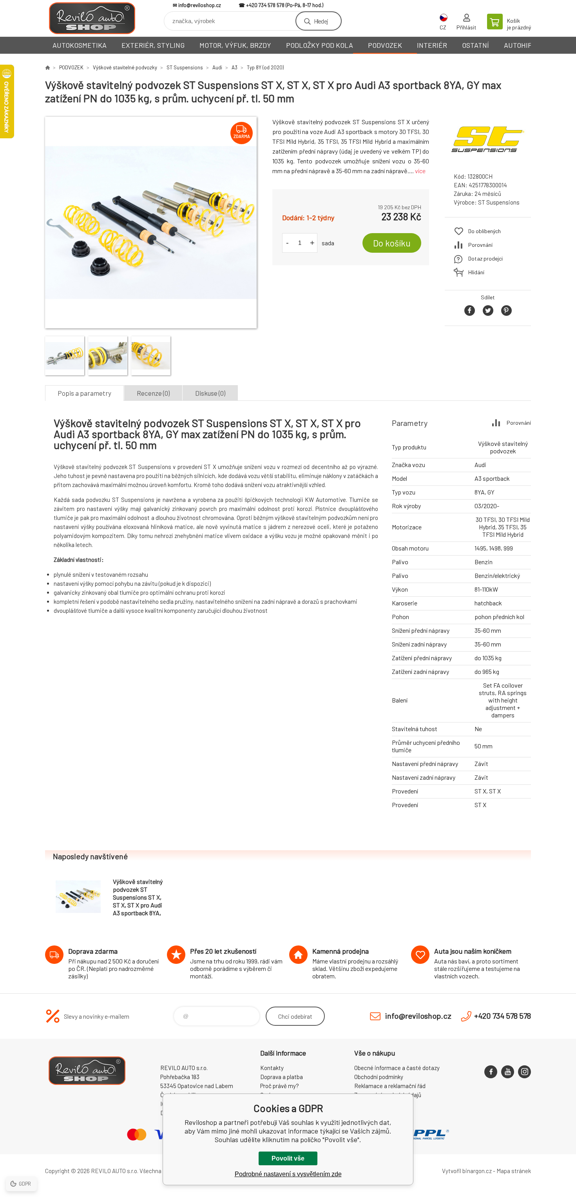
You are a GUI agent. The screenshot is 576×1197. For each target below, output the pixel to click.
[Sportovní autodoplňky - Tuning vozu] (47, 67)
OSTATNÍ (475, 45)
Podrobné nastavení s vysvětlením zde (288, 1174)
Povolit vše (288, 1158)
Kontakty (272, 1067)
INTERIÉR (432, 45)
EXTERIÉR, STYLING (153, 45)
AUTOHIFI (519, 45)
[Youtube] (507, 1071)
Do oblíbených (484, 231)
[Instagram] (524, 1071)
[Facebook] (490, 1071)
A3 (234, 67)
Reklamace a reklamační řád (390, 1085)
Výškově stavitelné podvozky (125, 67)
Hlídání (476, 272)
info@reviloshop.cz (199, 5)
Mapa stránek (513, 1170)
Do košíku (392, 242)
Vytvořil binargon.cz (467, 1170)
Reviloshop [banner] (92, 18)
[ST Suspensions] (488, 159)
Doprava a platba (281, 1076)
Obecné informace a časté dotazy (397, 1067)
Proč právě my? (279, 1085)
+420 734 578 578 (265, 5)
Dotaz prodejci (485, 258)
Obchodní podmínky (378, 1076)
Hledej (321, 21)
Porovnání (480, 244)
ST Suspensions (185, 67)
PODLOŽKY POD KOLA (319, 45)
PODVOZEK (385, 45)
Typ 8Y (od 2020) (265, 67)
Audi (217, 67)
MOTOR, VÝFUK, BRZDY (235, 45)
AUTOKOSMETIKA (80, 45)
